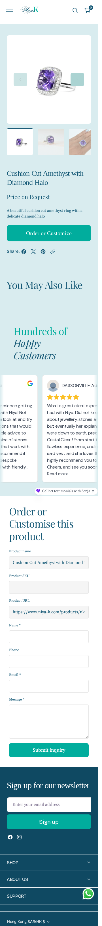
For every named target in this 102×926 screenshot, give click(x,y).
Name (15, 620)
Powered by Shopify (50, 923)
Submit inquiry (49, 744)
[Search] (75, 10)
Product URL (19, 595)
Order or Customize (49, 227)
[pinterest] (43, 247)
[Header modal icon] (9, 10)
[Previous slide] (20, 77)
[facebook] (24, 247)
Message (16, 694)
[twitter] (33, 247)
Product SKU (19, 570)
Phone (14, 644)
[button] (9, 10)
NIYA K (27, 923)
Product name (20, 546)
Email (15, 669)
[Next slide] (77, 77)
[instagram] (19, 831)
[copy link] (53, 247)
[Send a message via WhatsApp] (88, 893)
